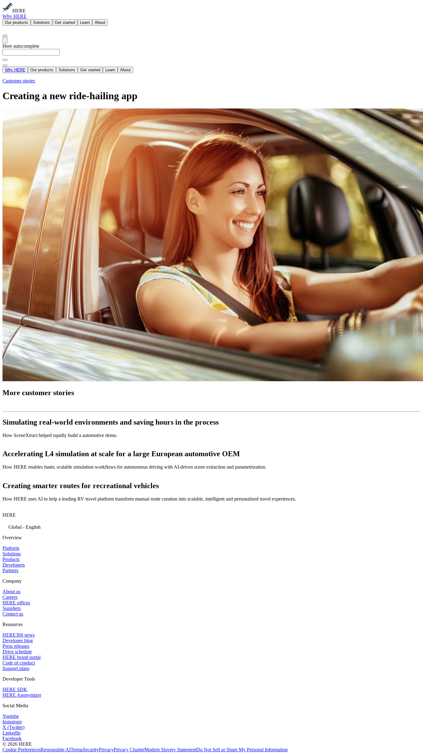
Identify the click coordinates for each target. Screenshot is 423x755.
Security (91, 749)
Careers (9, 597)
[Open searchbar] (4, 36)
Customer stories (18, 80)
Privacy (106, 749)
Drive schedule (17, 651)
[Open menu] (4, 40)
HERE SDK (14, 689)
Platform (10, 548)
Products (11, 559)
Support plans (15, 668)
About (100, 22)
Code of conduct (18, 662)
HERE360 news (18, 635)
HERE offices (16, 602)
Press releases (15, 646)
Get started (65, 22)
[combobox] (211, 55)
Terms (77, 749)
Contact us (12, 613)
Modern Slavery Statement (170, 749)
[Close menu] (4, 65)
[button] (211, 526)
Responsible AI (56, 749)
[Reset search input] (4, 60)
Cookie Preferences (21, 749)
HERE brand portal (21, 657)
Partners (10, 570)
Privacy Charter (129, 749)
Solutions (41, 22)
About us (11, 591)
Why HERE (14, 16)
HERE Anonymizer (21, 695)
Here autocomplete (20, 46)
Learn (85, 22)
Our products (16, 22)
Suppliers (11, 608)
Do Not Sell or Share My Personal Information (242, 749)
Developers (13, 564)
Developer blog (17, 640)
